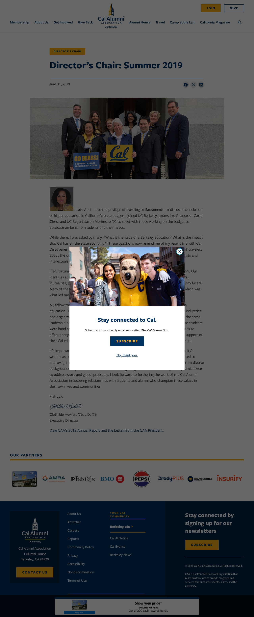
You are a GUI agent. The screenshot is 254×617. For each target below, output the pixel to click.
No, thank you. (127, 355)
